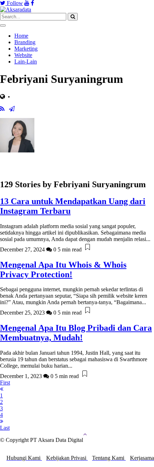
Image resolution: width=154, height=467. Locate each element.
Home (21, 36)
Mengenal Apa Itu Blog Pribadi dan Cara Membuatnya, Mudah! (76, 332)
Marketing (26, 49)
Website (23, 55)
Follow (14, 3)
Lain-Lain (25, 61)
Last (5, 428)
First (5, 382)
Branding (24, 42)
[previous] (1, 389)
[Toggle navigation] (3, 25)
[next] (1, 421)
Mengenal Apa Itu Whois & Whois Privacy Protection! (63, 269)
